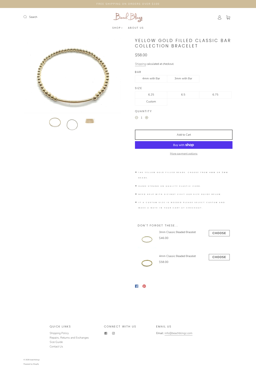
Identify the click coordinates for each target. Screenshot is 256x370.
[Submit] (27, 16)
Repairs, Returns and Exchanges (69, 338)
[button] (33, 76)
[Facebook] (136, 286)
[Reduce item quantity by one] (136, 118)
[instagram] (113, 333)
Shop (116, 28)
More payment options (183, 154)
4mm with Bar (151, 78)
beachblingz (35, 360)
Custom (151, 101)
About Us (136, 28)
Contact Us (56, 346)
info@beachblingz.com (178, 333)
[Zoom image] (72, 76)
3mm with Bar (183, 78)
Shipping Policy (59, 333)
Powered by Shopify (31, 364)
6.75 (215, 95)
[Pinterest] (144, 286)
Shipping (140, 64)
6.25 (151, 95)
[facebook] (106, 333)
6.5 (183, 95)
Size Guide (56, 342)
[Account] (219, 17)
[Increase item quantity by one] (146, 118)
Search (33, 17)
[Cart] (228, 17)
